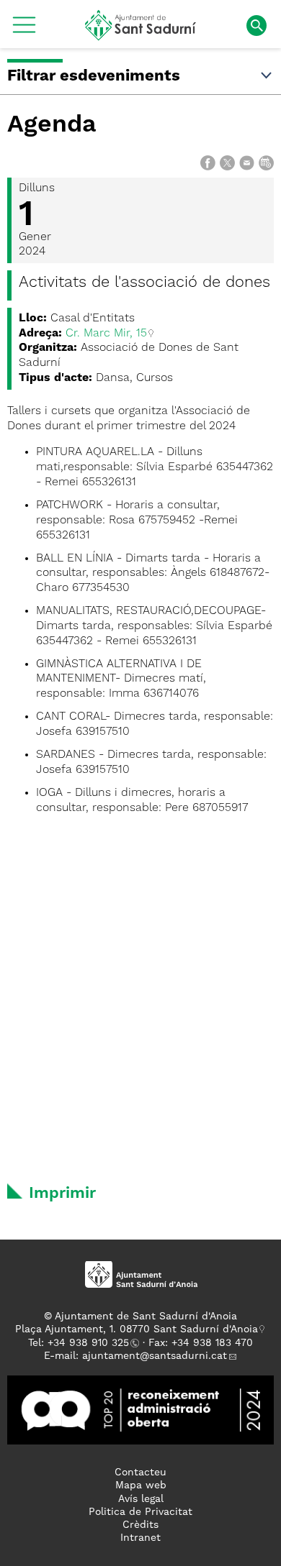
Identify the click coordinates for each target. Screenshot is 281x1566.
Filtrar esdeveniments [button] (93, 76)
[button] (24, 30)
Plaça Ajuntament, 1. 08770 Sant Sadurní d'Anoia (136, 1329)
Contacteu (140, 1472)
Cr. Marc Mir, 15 (106, 333)
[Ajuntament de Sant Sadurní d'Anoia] (141, 35)
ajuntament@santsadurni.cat (154, 1356)
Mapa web (140, 1485)
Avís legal (141, 1499)
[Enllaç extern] (140, 1410)
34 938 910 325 (91, 1343)
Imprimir (62, 1193)
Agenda (52, 125)
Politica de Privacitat (140, 1512)
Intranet (140, 1538)
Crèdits (140, 1525)
